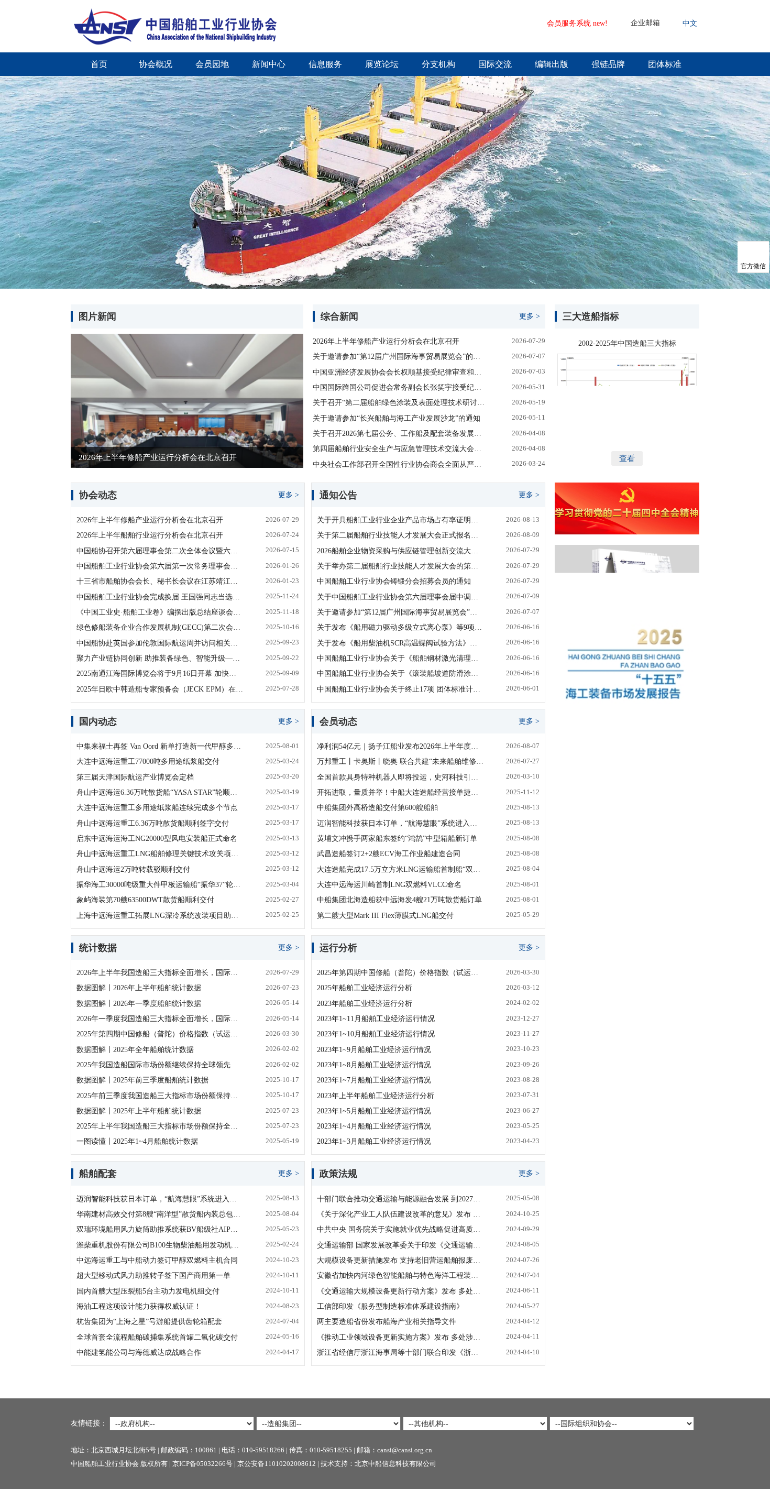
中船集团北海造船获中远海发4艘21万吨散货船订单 (399, 900)
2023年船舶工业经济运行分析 (364, 1004)
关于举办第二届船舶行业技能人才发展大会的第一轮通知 (400, 566)
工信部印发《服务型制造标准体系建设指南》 (390, 1306)
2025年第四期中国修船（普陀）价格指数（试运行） (159, 1034)
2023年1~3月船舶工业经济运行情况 (374, 1141)
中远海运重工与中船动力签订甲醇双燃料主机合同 (157, 1260)
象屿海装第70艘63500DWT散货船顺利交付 (145, 900)
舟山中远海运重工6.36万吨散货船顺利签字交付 (152, 823)
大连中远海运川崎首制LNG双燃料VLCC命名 (389, 885)
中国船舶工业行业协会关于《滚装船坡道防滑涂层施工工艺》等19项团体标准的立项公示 (400, 673)
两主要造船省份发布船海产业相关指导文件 (386, 1322)
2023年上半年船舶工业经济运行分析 (375, 1096)
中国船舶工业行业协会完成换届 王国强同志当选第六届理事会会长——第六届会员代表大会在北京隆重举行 (159, 597)
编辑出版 (551, 64)
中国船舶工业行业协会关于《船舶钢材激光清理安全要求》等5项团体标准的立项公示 (400, 658)
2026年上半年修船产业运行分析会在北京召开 (386, 341)
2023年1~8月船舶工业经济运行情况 (374, 1065)
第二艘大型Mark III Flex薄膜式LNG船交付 (385, 915)
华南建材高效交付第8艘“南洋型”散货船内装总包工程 (159, 1214)
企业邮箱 (645, 23)
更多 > (529, 316)
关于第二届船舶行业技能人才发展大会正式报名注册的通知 (400, 535)
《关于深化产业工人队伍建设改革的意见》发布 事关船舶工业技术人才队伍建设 (400, 1214)
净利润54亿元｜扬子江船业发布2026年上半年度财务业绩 (400, 746)
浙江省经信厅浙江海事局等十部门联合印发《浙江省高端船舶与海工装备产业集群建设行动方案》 (400, 1352)
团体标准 (664, 64)
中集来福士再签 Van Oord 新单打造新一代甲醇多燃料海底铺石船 (159, 746)
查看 (627, 458)
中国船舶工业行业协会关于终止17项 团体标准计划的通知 (400, 689)
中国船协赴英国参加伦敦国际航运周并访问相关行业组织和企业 (159, 643)
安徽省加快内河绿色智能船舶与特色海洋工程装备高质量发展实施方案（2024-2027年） (400, 1275)
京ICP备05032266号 (202, 1464)
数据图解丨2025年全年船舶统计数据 (135, 1050)
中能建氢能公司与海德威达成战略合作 (138, 1352)
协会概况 (155, 64)
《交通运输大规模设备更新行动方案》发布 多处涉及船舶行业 (400, 1291)
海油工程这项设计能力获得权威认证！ (138, 1306)
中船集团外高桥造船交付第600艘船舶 (377, 808)
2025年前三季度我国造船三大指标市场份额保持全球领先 (159, 1096)
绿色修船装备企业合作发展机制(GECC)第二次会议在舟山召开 (159, 627)
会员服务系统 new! (577, 23)
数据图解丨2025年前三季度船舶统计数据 (142, 1080)
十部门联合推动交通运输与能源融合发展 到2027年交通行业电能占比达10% (400, 1199)
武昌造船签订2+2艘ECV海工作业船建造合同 (388, 854)
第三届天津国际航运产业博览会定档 (135, 777)
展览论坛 (382, 64)
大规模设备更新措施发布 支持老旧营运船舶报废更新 (400, 1260)
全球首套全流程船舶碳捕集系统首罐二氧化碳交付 (157, 1337)
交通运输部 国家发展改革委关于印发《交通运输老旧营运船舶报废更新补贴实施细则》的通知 (400, 1245)
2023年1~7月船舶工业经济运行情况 (374, 1080)
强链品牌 (608, 64)
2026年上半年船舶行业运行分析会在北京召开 (149, 535)
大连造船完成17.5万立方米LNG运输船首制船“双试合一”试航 (400, 869)
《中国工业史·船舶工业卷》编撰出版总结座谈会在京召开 (159, 612)
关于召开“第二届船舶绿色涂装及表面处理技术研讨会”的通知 (400, 403)
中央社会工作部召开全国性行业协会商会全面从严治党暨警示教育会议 (400, 464)
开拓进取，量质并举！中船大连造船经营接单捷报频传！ (400, 792)
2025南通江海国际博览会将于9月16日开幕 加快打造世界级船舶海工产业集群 (159, 673)
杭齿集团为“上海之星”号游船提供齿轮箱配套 (149, 1322)
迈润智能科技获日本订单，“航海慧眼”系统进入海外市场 (400, 823)
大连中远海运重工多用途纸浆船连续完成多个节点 (157, 808)
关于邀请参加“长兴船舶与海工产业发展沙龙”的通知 (396, 418)
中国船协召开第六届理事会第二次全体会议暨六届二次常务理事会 (159, 551)
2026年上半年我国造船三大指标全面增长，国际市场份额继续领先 (159, 973)
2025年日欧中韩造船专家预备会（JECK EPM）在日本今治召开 (159, 689)
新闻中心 (268, 64)
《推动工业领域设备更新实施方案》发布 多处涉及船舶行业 (400, 1337)
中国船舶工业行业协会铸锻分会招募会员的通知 (394, 581)
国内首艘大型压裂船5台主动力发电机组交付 (147, 1291)
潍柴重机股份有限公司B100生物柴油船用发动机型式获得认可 (159, 1245)
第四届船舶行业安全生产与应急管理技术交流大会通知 (400, 449)
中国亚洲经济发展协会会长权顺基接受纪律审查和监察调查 (400, 372)
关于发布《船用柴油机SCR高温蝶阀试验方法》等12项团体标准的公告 (400, 643)
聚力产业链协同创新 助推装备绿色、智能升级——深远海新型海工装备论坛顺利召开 (159, 658)
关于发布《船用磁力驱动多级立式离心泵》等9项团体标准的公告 (400, 627)
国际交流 (495, 64)
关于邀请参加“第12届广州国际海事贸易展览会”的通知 (400, 356)
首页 (99, 64)
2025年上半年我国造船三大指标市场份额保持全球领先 (159, 1126)
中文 (690, 23)
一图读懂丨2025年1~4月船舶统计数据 (137, 1141)
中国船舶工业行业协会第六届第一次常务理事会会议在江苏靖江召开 (159, 566)
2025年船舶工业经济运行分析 (364, 988)
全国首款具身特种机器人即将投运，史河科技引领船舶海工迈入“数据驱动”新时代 (400, 777)
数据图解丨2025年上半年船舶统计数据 (138, 1111)
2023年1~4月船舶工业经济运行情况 (374, 1126)
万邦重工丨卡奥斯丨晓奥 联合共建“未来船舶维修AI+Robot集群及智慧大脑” (400, 761)
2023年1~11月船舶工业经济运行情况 (376, 1019)
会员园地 (212, 64)
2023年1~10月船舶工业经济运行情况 (376, 1034)
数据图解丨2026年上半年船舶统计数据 (138, 988)
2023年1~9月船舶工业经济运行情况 (374, 1050)
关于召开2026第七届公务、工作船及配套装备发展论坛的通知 (400, 433)
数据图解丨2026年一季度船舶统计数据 (138, 1004)
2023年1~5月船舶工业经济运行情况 (374, 1111)
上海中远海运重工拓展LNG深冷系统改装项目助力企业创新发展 (159, 915)
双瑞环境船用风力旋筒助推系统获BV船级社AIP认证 (159, 1229)
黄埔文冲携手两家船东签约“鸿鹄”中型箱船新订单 (397, 838)
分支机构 (438, 64)
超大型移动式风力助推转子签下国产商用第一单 (153, 1275)
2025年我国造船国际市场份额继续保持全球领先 (153, 1065)
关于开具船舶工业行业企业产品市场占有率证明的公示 (400, 520)
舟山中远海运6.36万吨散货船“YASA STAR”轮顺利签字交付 (159, 792)
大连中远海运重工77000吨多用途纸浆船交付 (147, 761)
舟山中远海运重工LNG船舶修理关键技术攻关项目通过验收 (159, 854)
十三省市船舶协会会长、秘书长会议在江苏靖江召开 (159, 581)
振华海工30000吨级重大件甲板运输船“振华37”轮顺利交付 (159, 885)
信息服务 (325, 64)
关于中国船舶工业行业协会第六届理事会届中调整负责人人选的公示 (400, 597)
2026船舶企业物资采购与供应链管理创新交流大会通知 (400, 551)
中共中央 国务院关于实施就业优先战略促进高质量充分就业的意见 (400, 1229)
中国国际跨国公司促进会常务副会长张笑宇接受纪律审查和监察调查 (400, 387)
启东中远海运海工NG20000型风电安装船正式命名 (156, 838)
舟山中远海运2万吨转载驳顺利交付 (133, 869)
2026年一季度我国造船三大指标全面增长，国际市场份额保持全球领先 (159, 1019)
